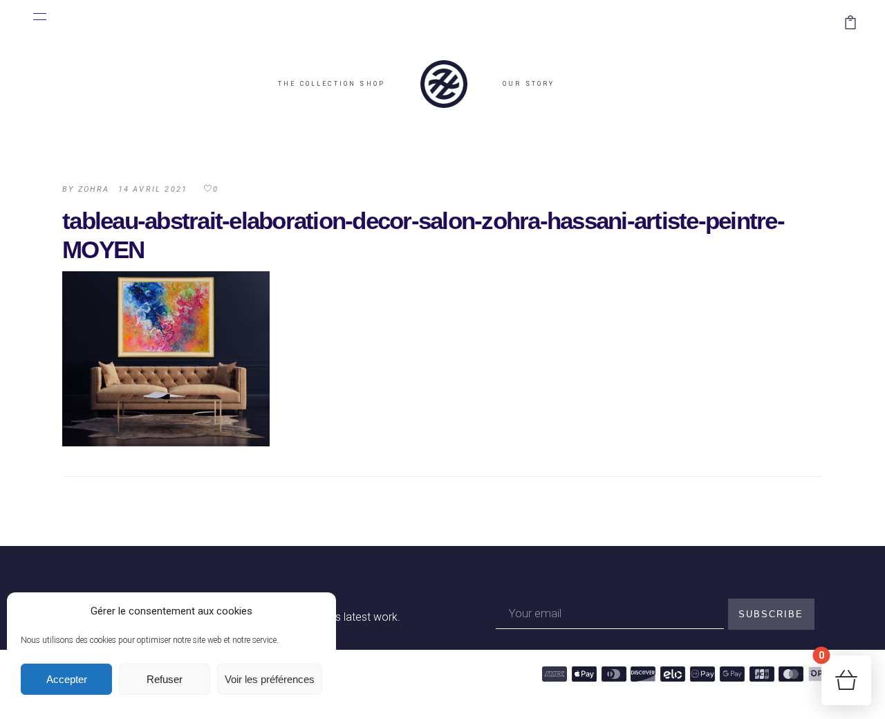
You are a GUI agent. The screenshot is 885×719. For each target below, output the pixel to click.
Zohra (94, 189)
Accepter (66, 679)
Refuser (165, 679)
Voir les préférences (270, 679)
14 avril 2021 (153, 189)
